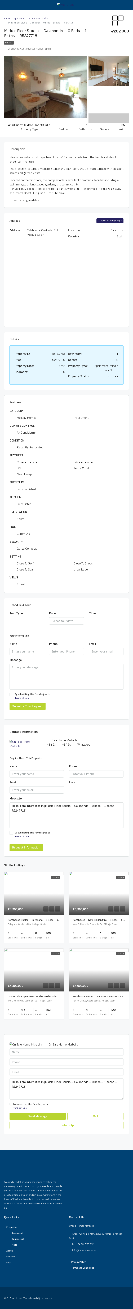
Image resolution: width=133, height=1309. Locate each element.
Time (92, 613)
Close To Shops (83, 563)
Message (16, 660)
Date (52, 613)
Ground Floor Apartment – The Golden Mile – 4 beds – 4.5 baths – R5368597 (52, 996)
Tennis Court (81, 468)
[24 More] (108, 115)
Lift (19, 468)
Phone (53, 644)
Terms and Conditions (82, 1267)
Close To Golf (25, 563)
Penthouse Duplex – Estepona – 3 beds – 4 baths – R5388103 (44, 920)
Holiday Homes (26, 418)
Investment (81, 418)
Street (21, 584)
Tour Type (16, 613)
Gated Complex (27, 548)
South (20, 519)
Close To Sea (25, 569)
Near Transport (26, 474)
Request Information (26, 847)
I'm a (72, 782)
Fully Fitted (24, 504)
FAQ (8, 1262)
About (9, 1250)
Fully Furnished (26, 489)
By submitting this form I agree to (32, 696)
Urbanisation (81, 569)
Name (13, 644)
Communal (24, 534)
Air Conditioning (27, 432)
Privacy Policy (78, 1261)
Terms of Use (22, 698)
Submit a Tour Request (27, 706)
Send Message (37, 1116)
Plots (14, 1244)
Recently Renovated (30, 447)
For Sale (9, 43)
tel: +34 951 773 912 (83, 1244)
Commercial (18, 1239)
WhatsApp (83, 744)
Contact (10, 1256)
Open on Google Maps (111, 220)
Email (92, 644)
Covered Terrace (27, 462)
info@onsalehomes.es (84, 1250)
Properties (11, 1227)
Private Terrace (83, 462)
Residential (17, 1233)
